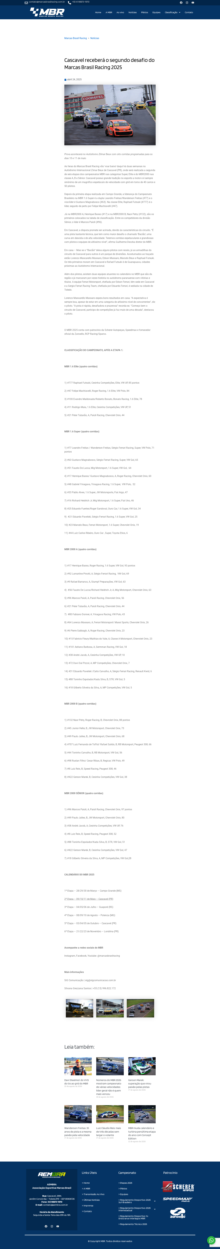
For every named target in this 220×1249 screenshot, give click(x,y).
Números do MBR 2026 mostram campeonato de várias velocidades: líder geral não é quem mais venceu (108, 1087)
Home (98, 12)
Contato (189, 12)
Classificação (171, 12)
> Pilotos (123, 1188)
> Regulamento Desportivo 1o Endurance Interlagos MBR (133, 1217)
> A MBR (86, 1188)
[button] (173, 12)
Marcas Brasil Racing (75, 38)
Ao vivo (120, 12)
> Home (86, 1182)
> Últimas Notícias (91, 1199)
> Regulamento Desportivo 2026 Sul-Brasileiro (135, 1201)
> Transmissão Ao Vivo (93, 1194)
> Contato (87, 1211)
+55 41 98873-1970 (80, 1)
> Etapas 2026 (125, 1182)
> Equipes (123, 1194)
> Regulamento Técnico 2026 (133, 1224)
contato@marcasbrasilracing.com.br (47, 1)
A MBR (109, 12)
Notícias (133, 12)
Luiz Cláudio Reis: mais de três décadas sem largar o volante (108, 1131)
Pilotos (144, 12)
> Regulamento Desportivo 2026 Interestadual (135, 1209)
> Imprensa (87, 1205)
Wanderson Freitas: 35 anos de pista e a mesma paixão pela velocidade (77, 1131)
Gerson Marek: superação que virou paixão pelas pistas (139, 1083)
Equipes (156, 12)
